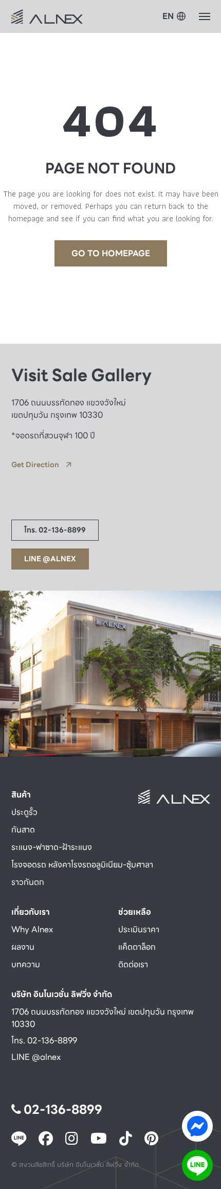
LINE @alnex (36, 1057)
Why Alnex (32, 929)
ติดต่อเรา (133, 964)
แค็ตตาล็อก (137, 946)
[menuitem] (174, 17)
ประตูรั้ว (24, 812)
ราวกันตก (27, 882)
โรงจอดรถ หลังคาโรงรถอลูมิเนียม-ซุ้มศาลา (82, 864)
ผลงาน (22, 946)
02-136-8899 (61, 1110)
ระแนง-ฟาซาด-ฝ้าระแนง (51, 847)
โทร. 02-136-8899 (44, 1040)
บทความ (25, 964)
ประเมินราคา (138, 929)
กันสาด (23, 829)
